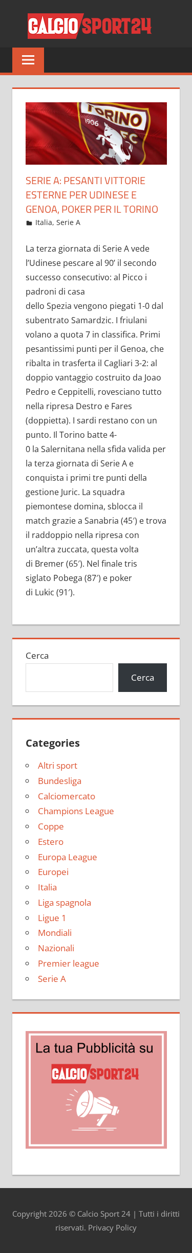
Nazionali (56, 948)
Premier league (68, 963)
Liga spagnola (64, 902)
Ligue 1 (52, 918)
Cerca (37, 655)
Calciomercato (66, 796)
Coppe (51, 826)
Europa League (67, 857)
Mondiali (55, 932)
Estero (50, 841)
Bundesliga (59, 781)
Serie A (68, 222)
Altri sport (57, 765)
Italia (43, 222)
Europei (53, 872)
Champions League (76, 811)
